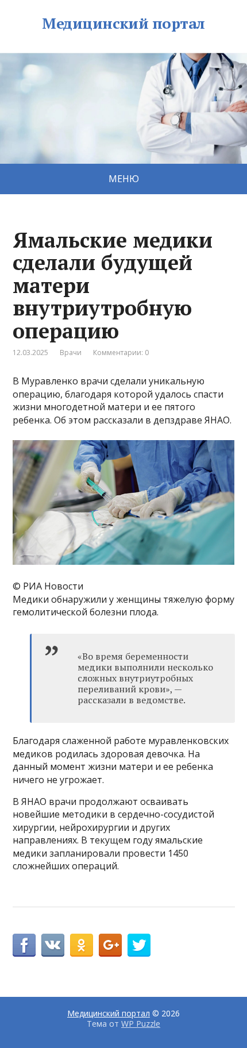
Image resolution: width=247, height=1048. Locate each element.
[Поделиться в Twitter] (139, 945)
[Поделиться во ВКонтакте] (52, 945)
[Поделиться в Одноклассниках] (81, 945)
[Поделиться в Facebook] (24, 945)
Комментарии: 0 (121, 352)
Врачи (71, 352)
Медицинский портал (123, 23)
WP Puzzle (140, 1023)
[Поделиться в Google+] (110, 945)
